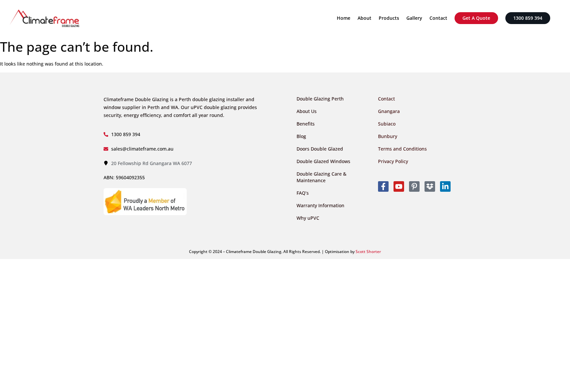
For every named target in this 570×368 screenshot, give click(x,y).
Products (389, 18)
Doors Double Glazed (320, 149)
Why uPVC (308, 218)
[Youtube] (399, 186)
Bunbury (387, 136)
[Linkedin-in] (445, 186)
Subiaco (387, 124)
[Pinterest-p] (414, 186)
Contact (438, 18)
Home (343, 18)
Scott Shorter (368, 251)
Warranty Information (320, 205)
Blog (301, 136)
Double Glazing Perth (320, 99)
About (364, 18)
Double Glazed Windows (323, 161)
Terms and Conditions (402, 149)
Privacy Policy (393, 161)
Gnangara (389, 111)
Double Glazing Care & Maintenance (321, 177)
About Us (307, 111)
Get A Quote (476, 18)
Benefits (306, 124)
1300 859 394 (527, 18)
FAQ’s (303, 193)
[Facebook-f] (383, 186)
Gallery (414, 18)
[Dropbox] (430, 186)
